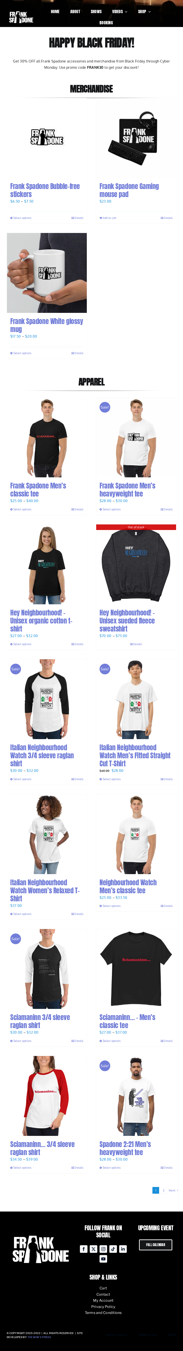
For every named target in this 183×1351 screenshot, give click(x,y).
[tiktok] (113, 1249)
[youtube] (103, 1259)
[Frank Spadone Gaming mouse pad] (136, 138)
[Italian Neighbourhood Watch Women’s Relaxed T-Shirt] (47, 834)
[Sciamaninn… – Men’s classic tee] (136, 969)
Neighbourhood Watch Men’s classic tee (128, 886)
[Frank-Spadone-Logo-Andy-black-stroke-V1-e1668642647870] (21, 11)
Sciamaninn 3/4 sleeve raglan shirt (40, 1021)
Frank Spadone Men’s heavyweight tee (127, 490)
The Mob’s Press (39, 1337)
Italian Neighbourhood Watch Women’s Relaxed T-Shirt (44, 890)
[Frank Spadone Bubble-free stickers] (47, 138)
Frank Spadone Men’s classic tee (38, 490)
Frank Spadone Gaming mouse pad (129, 190)
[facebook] (83, 1249)
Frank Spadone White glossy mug (46, 325)
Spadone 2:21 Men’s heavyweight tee (125, 1148)
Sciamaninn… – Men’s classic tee (127, 1021)
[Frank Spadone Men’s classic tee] (47, 437)
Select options (22, 218)
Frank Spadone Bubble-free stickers (45, 190)
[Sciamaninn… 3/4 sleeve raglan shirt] (47, 1096)
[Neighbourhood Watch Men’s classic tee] (136, 834)
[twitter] (93, 1249)
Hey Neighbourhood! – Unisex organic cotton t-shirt (41, 621)
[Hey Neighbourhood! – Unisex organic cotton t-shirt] (47, 564)
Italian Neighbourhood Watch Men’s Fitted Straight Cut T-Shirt (135, 755)
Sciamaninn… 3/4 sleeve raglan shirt (42, 1148)
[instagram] (103, 1249)
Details (79, 218)
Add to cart (109, 218)
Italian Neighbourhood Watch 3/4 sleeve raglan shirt (42, 755)
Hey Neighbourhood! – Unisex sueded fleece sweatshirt (127, 621)
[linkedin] (123, 1249)
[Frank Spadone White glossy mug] (47, 273)
